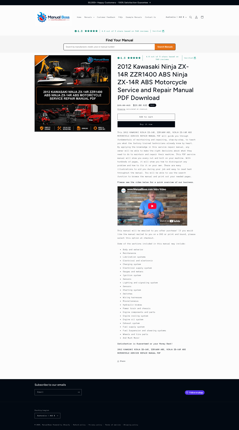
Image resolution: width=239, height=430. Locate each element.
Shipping (121, 109)
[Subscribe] (78, 392)
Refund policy (79, 425)
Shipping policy (131, 425)
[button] (89, 17)
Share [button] (122, 361)
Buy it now (146, 124)
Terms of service (113, 425)
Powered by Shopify (61, 425)
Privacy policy (95, 425)
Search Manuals (165, 47)
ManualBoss (47, 425)
